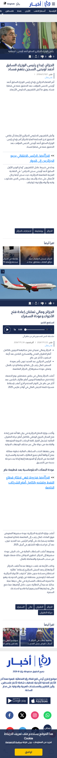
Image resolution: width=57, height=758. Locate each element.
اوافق (28, 752)
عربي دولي (48, 77)
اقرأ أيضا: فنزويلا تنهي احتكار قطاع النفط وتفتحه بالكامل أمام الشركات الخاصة (30, 482)
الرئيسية (52, 11)
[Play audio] (7, 330)
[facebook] (9, 715)
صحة (19, 11)
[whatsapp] (47, 715)
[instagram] (35, 715)
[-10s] (47, 329)
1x (15, 329)
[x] (22, 715)
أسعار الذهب (39, 11)
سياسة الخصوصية (13, 742)
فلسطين (9, 11)
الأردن (27, 11)
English (11, 4)
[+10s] (51, 329)
